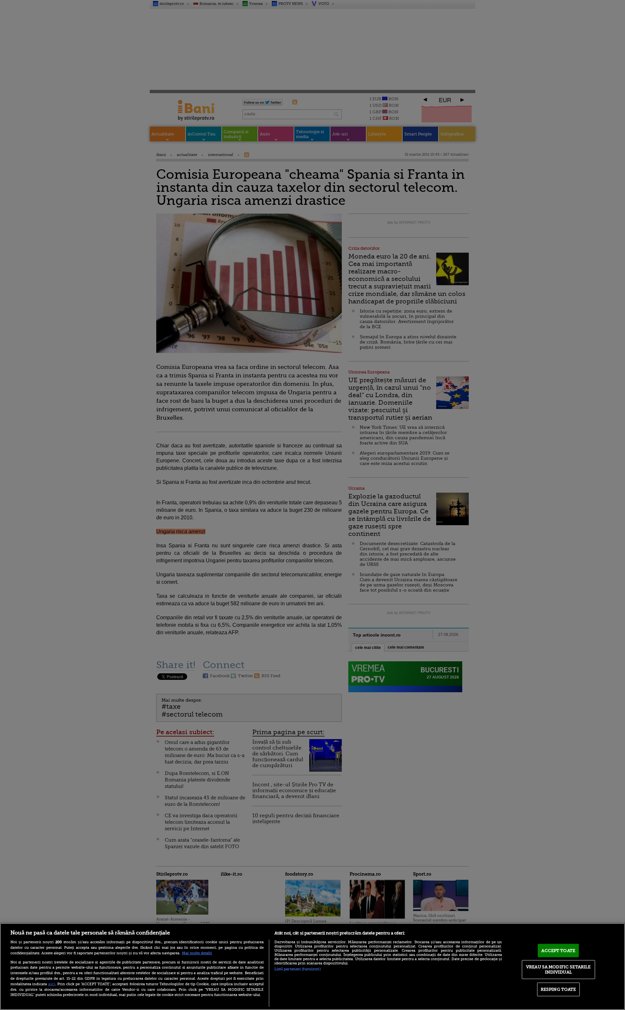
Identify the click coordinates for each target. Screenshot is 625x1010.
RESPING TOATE (558, 989)
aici (51, 984)
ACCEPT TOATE (558, 950)
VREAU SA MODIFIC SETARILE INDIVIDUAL (558, 969)
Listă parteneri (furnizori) (297, 969)
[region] (312, 966)
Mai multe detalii (197, 953)
